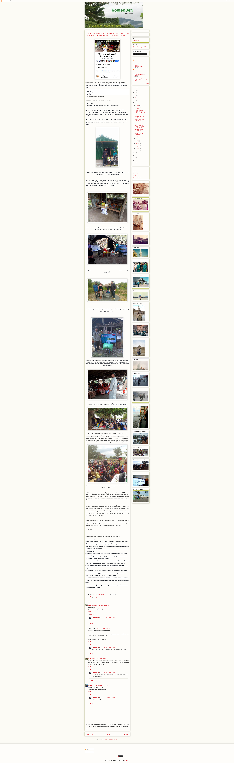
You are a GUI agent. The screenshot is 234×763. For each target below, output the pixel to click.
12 (135, 94)
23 (135, 158)
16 (135, 100)
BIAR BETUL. (138, 132)
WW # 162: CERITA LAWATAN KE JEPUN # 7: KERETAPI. (140, 123)
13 (135, 95)
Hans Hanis (91, 605)
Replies (92, 614)
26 (135, 163)
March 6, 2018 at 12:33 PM (107, 617)
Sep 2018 (138, 145)
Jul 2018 (137, 141)
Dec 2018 (138, 150)
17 (135, 102)
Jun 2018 (137, 140)
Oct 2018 (137, 146)
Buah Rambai (136, 70)
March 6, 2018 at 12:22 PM (107, 647)
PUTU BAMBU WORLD (138, 66)
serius (100, 597)
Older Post (125, 734)
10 (135, 90)
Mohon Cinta (136, 75)
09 (135, 89)
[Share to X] (113, 594)
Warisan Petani (137, 69)
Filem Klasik (135, 173)
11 (135, 92)
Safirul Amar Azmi (138, 78)
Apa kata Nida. (136, 40)
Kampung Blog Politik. (137, 177)
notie (89, 658)
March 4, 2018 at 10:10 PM (103, 628)
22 (135, 157)
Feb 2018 (138, 107)
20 (135, 153)
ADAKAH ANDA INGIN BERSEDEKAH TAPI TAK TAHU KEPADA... (140, 111)
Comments (89, 752)
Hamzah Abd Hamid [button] (104, 544)
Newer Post (89, 734)
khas (91, 597)
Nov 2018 (138, 148)
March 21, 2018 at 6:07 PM (107, 697)
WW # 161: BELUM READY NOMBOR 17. (140, 114)
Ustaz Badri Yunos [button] (111, 549)
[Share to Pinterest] (115, 594)
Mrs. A (90, 685)
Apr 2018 (137, 136)
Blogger (126, 760)
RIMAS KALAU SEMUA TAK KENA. (139, 120)
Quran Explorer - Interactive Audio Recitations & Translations (139, 47)
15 (135, 98)
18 (135, 103)
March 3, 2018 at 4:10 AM (102, 605)
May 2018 (138, 138)
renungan (95, 597)
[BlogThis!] (112, 594)
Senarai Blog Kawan (137, 169)
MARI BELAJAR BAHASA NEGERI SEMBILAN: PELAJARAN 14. (140, 126)
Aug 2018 (138, 143)
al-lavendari (95, 617)
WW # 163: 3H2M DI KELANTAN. (139, 130)
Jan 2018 (137, 105)
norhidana (136, 65)
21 (135, 155)
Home (108, 734)
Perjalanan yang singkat (139, 74)
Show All (147, 83)
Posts (88, 749)
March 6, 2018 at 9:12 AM (99, 658)
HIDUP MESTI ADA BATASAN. (139, 134)
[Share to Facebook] (114, 594)
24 (135, 160)
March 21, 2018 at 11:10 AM (100, 685)
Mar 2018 (138, 108)
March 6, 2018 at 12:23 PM (107, 672)
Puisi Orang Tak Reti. (137, 175)
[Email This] (110, 594)
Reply (89, 611)
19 (135, 152)
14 (135, 97)
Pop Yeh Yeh (135, 171)
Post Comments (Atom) (111, 739)
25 (135, 162)
